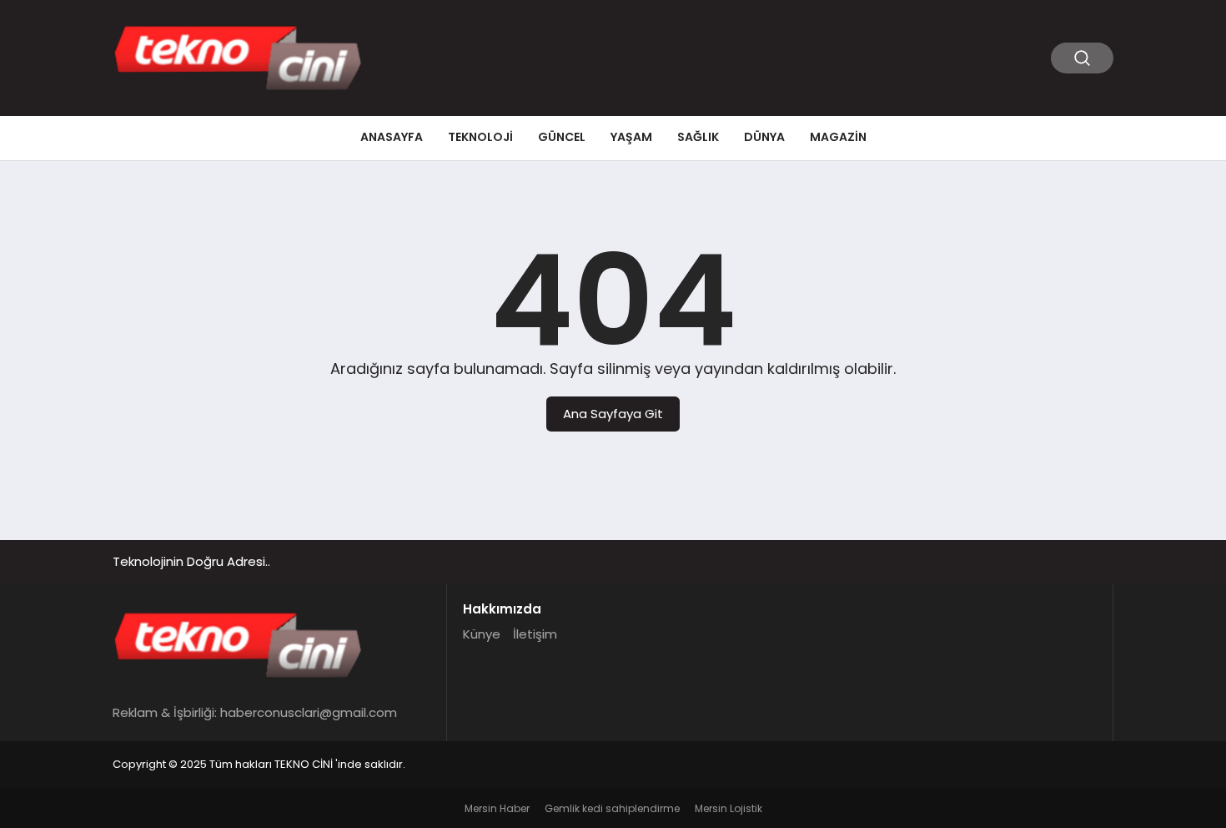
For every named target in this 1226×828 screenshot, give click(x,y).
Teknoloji (480, 137)
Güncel (561, 137)
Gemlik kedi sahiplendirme (612, 808)
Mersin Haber (497, 808)
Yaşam (631, 137)
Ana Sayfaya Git (613, 413)
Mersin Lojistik (728, 808)
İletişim (535, 634)
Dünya (764, 137)
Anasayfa (391, 137)
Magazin (838, 137)
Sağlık (698, 137)
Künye (481, 634)
